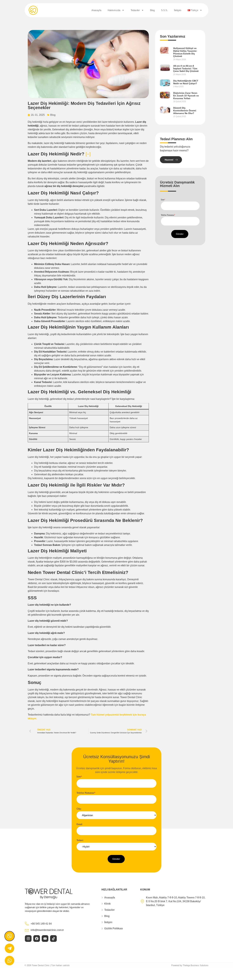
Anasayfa (96, 10)
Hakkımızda (114, 10)
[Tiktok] (53, 938)
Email (79, 824)
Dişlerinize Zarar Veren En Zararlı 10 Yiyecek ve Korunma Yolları (186, 96)
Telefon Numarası (168, 215)
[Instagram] (28, 938)
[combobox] (116, 815)
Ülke (79, 809)
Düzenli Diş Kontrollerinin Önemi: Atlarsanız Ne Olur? (185, 110)
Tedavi (80, 840)
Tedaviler (135, 10)
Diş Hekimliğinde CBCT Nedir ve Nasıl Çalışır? (185, 82)
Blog (152, 10)
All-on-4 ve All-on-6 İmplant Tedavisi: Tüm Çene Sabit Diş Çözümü (186, 68)
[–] (88, 153)
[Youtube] (45, 938)
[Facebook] (36, 938)
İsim (163, 200)
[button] (179, 234)
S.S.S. (164, 10)
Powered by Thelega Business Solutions (189, 965)
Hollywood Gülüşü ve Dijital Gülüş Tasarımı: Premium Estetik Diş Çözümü (185, 52)
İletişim (177, 10)
